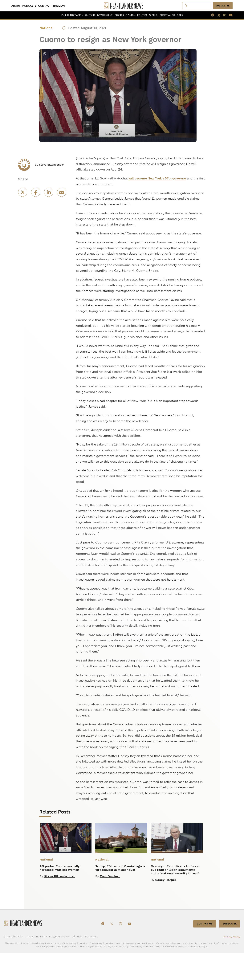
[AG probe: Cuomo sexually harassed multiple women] (66, 838)
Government (104, 15)
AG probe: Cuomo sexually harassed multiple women (60, 868)
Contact (44, 5)
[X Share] (23, 193)
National (46, 28)
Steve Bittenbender (51, 164)
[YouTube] (229, 15)
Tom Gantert (110, 876)
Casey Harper (165, 880)
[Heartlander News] (122, 5)
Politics (142, 15)
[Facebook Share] (36, 193)
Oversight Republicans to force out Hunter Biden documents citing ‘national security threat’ (175, 869)
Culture (90, 15)
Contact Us (205, 923)
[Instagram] (223, 15)
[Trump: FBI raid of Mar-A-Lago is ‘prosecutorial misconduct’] (121, 838)
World (153, 15)
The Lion (59, 5)
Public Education (72, 15)
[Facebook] (211, 15)
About (15, 5)
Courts (119, 15)
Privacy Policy (232, 936)
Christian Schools (171, 15)
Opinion (130, 15)
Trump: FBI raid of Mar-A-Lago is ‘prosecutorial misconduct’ (120, 868)
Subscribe (223, 5)
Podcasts (29, 5)
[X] (217, 15)
